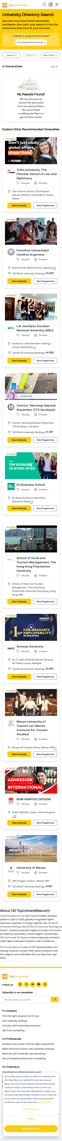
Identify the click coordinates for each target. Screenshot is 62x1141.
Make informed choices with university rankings (28, 1048)
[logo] (14, 4)
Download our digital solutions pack (21, 1072)
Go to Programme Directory (30, 42)
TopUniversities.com (11, 915)
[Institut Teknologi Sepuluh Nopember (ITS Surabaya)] (11, 406)
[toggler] (57, 4)
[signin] (50, 4)
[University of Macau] (11, 869)
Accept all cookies (31, 1128)
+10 (14, 816)
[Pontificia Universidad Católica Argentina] (11, 251)
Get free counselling (13, 1030)
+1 (55, 747)
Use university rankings (14, 1020)
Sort (53, 66)
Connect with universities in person (21, 1025)
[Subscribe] (55, 999)
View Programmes (45, 205)
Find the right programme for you (20, 1016)
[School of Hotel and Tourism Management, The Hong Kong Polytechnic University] (11, 559)
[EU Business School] (11, 486)
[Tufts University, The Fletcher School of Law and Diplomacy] (11, 171)
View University (19, 205)
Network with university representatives (24, 1053)
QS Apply (22, 937)
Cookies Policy (44, 1102)
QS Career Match (9, 947)
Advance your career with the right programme (28, 1044)
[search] (44, 4)
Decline (31, 1118)
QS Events (5, 937)
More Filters (49, 55)
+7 (34, 347)
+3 (54, 268)
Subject (30, 55)
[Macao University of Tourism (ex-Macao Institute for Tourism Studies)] (11, 723)
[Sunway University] (11, 648)
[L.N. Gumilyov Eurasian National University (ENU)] (11, 327)
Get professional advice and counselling (24, 1058)
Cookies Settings (31, 1109)
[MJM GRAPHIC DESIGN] (11, 800)
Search (10, 55)
